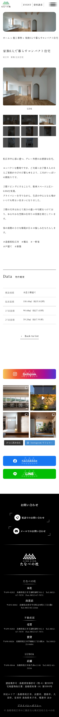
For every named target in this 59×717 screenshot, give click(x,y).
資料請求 (38, 4)
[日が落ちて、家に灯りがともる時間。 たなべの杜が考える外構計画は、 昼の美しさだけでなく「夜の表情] (43, 398)
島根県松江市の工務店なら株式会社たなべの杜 (31, 710)
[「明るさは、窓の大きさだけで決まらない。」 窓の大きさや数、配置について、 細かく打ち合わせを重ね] (16, 425)
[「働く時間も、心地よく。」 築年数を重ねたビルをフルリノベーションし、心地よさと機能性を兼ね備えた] (16, 398)
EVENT (27, 4)
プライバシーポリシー (29, 705)
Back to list (32, 335)
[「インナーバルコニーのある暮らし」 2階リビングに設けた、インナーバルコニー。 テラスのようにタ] (43, 425)
